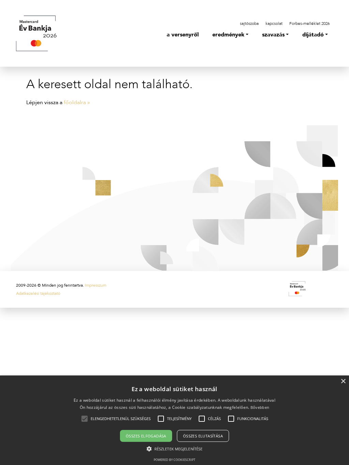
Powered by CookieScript (174, 460)
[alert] (174, 420)
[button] (121, 419)
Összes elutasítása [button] (203, 435)
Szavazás (273, 34)
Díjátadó (313, 34)
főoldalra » (77, 102)
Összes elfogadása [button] (146, 435)
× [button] (343, 381)
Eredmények (228, 34)
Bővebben (260, 407)
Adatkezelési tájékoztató (38, 293)
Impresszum (95, 285)
